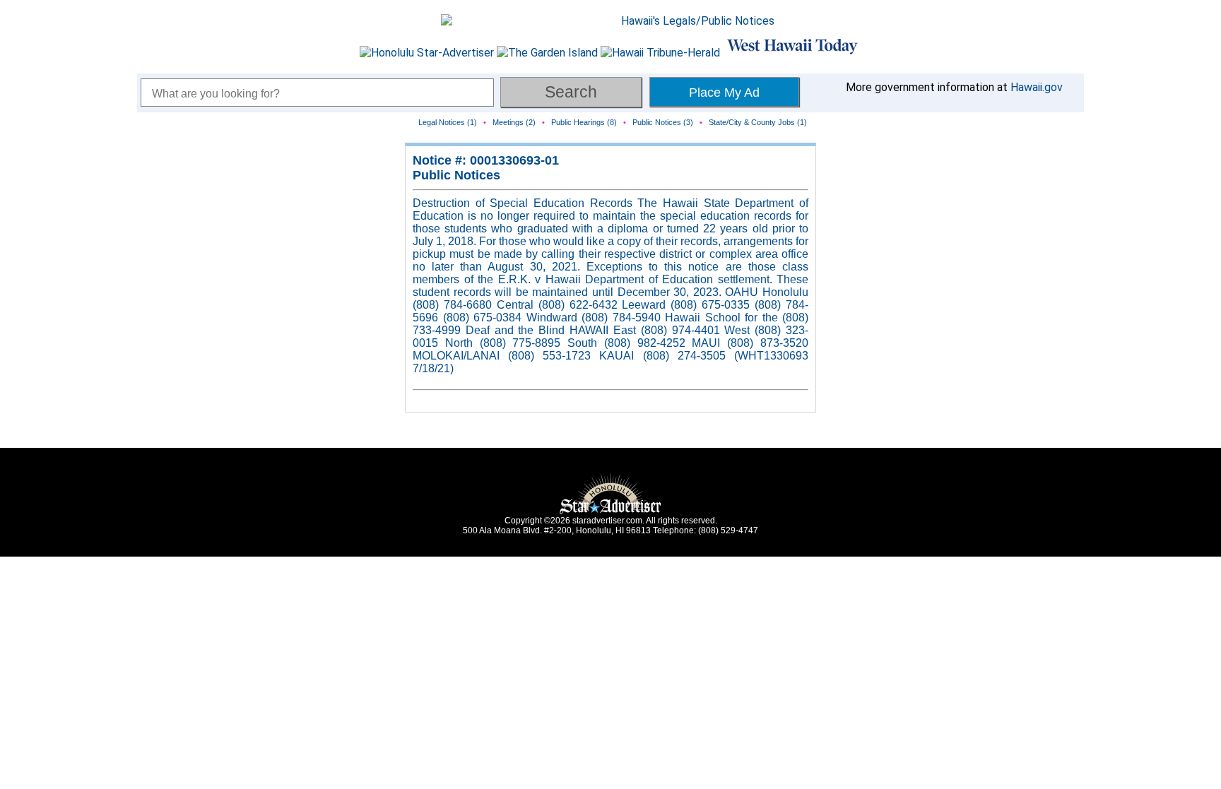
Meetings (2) (514, 122)
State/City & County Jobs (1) (758, 122)
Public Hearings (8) (584, 122)
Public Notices (456, 175)
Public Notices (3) (662, 122)
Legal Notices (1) (447, 122)
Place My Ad (724, 92)
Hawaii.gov (1036, 87)
